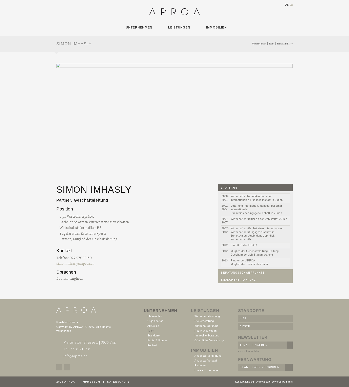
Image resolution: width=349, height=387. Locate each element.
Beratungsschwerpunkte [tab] (243, 272)
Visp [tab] (243, 318)
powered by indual (282, 381)
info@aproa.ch (75, 355)
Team (271, 43)
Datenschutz (118, 381)
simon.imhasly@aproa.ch (75, 263)
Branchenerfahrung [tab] (238, 279)
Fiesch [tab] (245, 326)
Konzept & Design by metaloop (252, 381)
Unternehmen (259, 43)
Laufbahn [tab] (229, 187)
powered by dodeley (248, 351)
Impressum (91, 381)
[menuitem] (138, 27)
